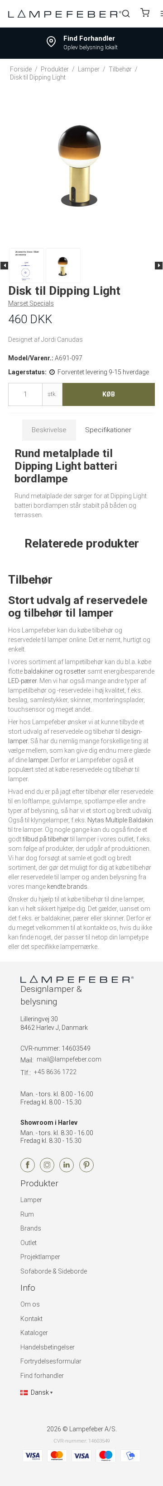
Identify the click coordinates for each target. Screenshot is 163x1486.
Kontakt (31, 1318)
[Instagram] (47, 1170)
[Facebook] (27, 1170)
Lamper (31, 1199)
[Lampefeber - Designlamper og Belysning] (64, 13)
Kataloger (34, 1332)
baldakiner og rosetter (55, 671)
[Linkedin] (66, 1170)
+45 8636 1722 (55, 1072)
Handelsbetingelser (47, 1347)
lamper (38, 760)
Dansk (40, 1392)
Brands (30, 1228)
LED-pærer (22, 680)
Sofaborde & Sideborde (53, 1271)
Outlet (28, 1242)
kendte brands (67, 886)
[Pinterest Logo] (86, 1170)
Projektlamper (40, 1256)
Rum (27, 1214)
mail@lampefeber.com (69, 1059)
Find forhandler (42, 1375)
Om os (30, 1304)
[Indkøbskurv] (144, 13)
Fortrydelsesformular (51, 1361)
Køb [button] (108, 394)
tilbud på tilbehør (46, 839)
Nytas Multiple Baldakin (120, 820)
